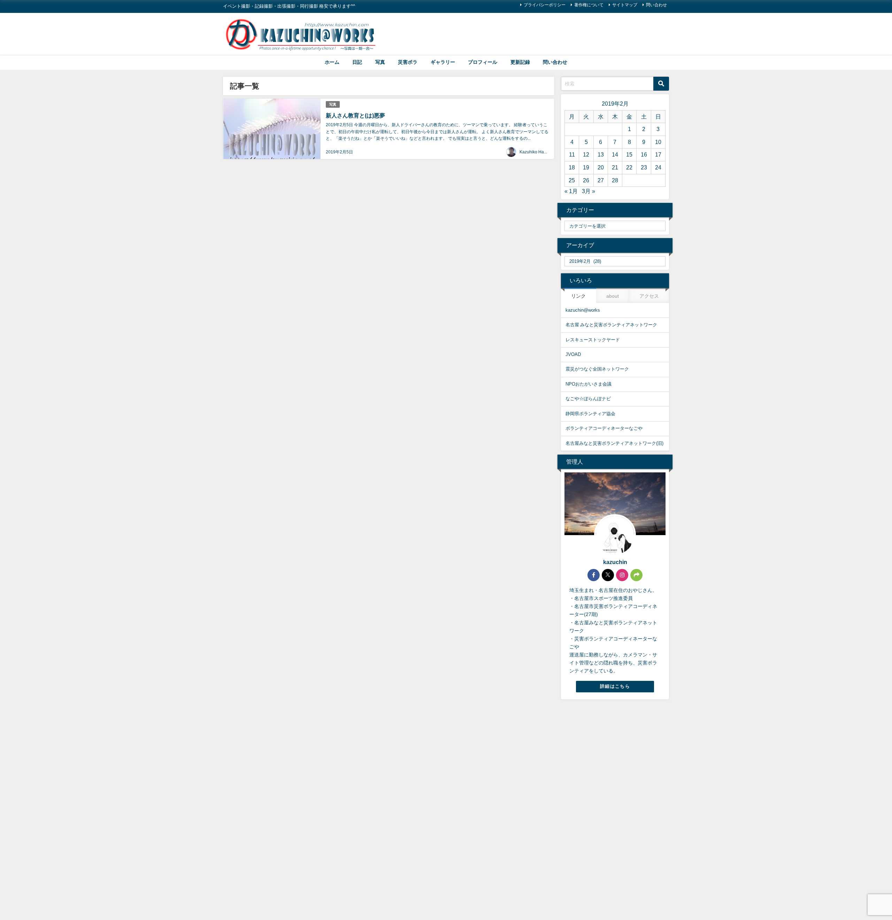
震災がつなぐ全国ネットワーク (597, 369)
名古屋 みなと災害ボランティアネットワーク (611, 324)
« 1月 (571, 191)
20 (601, 167)
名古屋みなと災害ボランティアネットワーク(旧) (614, 443)
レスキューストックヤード (593, 339)
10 (658, 142)
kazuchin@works (583, 310)
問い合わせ (656, 5)
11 (572, 154)
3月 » (588, 191)
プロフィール (482, 62)
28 (615, 180)
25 (572, 180)
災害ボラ (407, 62)
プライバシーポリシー (545, 5)
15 (629, 154)
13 (601, 154)
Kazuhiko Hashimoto (539, 152)
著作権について (588, 5)
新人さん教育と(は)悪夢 (355, 115)
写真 (380, 62)
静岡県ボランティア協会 (590, 413)
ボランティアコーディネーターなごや (604, 428)
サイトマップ (624, 5)
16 (644, 154)
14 (615, 154)
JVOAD (573, 354)
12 (586, 154)
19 (586, 167)
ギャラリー (443, 62)
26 (586, 180)
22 (629, 167)
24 (658, 167)
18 (572, 167)
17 (658, 154)
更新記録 (520, 62)
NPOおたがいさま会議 (589, 384)
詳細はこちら (615, 686)
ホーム (332, 62)
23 (644, 167)
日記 (357, 62)
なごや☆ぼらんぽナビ (588, 398)
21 (615, 167)
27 (601, 180)
